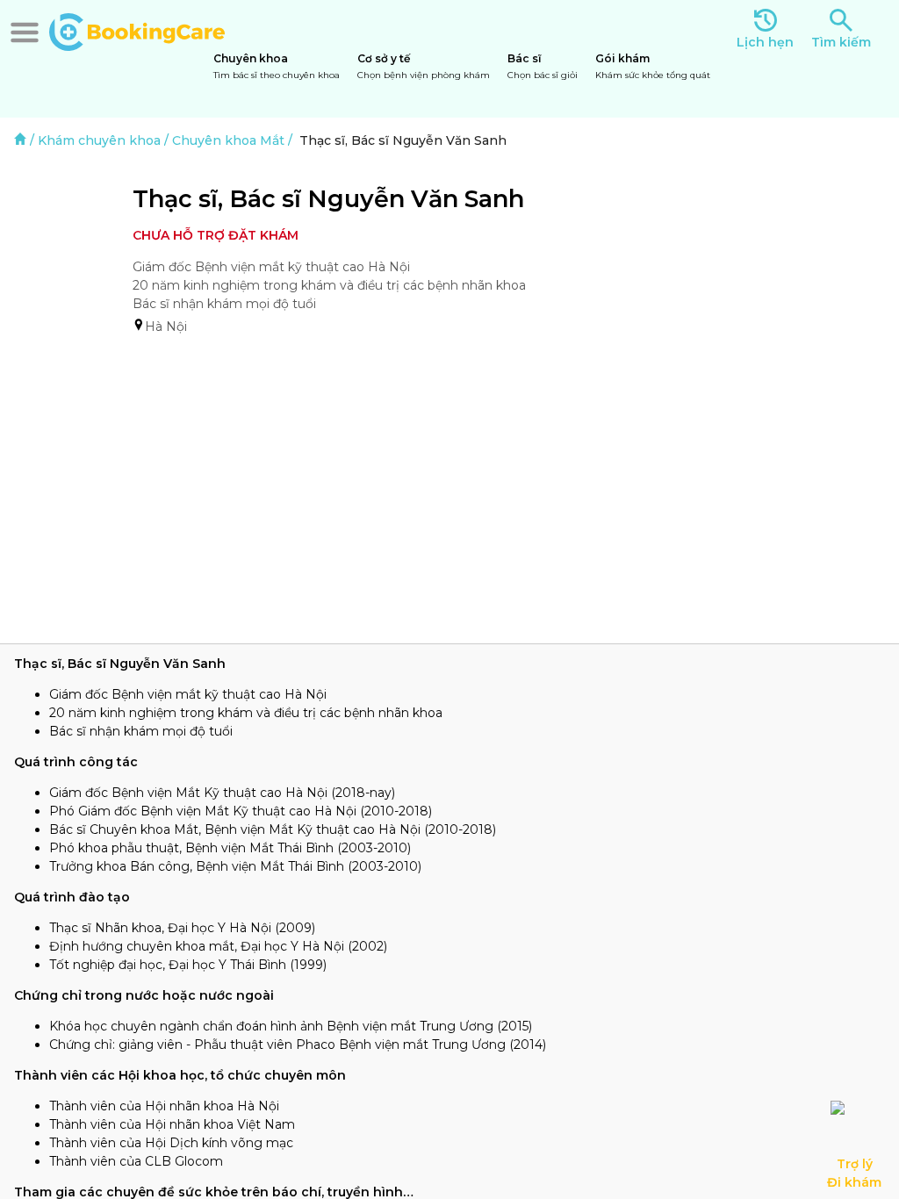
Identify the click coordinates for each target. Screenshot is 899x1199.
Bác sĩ (542, 66)
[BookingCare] (137, 30)
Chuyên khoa (276, 66)
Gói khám (652, 66)
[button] (24, 32)
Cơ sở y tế (423, 66)
